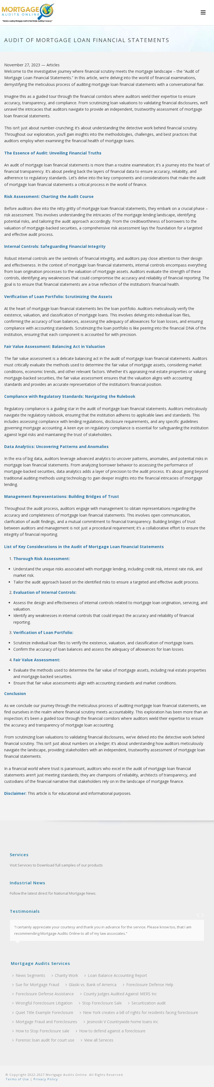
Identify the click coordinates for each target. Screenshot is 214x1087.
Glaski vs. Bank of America (92, 984)
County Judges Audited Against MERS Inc (120, 993)
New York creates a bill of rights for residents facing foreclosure (140, 1012)
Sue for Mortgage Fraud (37, 984)
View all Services (98, 1040)
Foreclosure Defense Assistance (45, 993)
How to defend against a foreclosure (112, 1030)
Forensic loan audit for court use (45, 1040)
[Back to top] (201, 1076)
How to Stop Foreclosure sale (42, 1030)
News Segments (30, 975)
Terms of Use (17, 1079)
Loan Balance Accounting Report (117, 975)
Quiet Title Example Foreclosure (44, 1012)
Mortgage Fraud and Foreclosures (46, 1021)
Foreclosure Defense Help (149, 984)
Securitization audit (149, 1003)
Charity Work (66, 975)
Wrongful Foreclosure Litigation (44, 1003)
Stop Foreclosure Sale (102, 1003)
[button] (203, 13)
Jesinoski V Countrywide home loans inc (122, 1021)
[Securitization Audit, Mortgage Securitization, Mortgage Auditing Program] (28, 12)
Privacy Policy (45, 1079)
